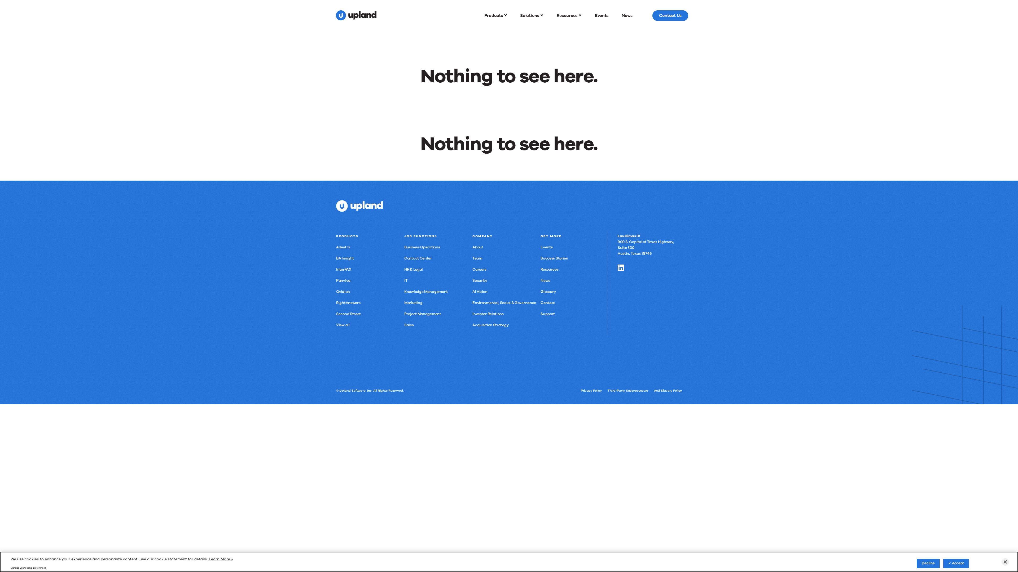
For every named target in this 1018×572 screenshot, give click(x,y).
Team (477, 258)
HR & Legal (413, 269)
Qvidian (343, 291)
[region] (509, 562)
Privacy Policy (591, 390)
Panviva (343, 280)
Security (479, 280)
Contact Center (418, 258)
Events (546, 247)
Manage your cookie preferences (28, 568)
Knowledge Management (426, 291)
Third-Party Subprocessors (628, 390)
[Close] (1005, 562)
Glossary (548, 291)
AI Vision (479, 291)
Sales (409, 325)
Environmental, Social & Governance (504, 302)
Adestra (343, 247)
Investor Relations (488, 313)
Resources (549, 269)
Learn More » (221, 559)
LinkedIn (621, 268)
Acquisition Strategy (490, 325)
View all (343, 325)
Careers (479, 269)
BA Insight (345, 258)
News (545, 280)
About (477, 247)
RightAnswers (348, 302)
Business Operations (422, 247)
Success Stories (554, 258)
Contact (548, 302)
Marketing (413, 302)
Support (548, 313)
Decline (928, 563)
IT (405, 280)
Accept (958, 563)
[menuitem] (496, 15)
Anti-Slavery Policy (668, 390)
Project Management (422, 313)
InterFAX (343, 269)
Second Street (348, 313)
